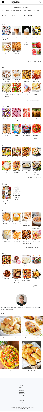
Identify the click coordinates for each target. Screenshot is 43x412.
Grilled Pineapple (26, 157)
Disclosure (21, 390)
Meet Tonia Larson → (9, 309)
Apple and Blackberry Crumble (16, 280)
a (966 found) (36, 177)
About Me (21, 404)
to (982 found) (35, 100)
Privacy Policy (21, 387)
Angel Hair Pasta (26, 265)
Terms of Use (21, 388)
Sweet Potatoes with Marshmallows (26, 223)
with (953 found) (35, 247)
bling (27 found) (35, 286)
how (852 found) (35, 61)
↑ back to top (21, 381)
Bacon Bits (6, 278)
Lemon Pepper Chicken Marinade (36, 172)
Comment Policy (21, 393)
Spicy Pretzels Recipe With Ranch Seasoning (26, 241)
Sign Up (16, 398)
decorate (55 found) (34, 139)
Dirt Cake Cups (36, 265)
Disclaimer (21, 392)
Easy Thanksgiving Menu (6, 201)
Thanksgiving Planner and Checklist (16, 197)
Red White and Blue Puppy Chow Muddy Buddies (6, 38)
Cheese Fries (36, 278)
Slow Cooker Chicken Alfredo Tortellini (7, 94)
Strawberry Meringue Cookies (16, 120)
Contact (21, 402)
